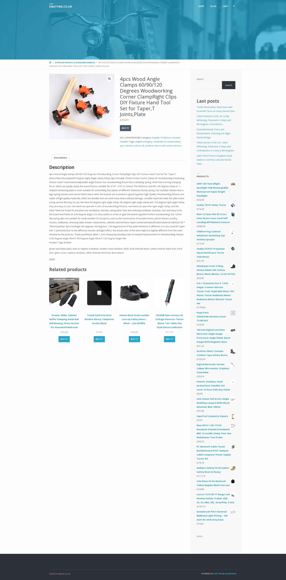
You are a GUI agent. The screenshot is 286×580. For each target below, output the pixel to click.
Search (200, 79)
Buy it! (125, 128)
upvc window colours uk (132, 145)
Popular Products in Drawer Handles (75, 62)
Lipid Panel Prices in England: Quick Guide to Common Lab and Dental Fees (214, 159)
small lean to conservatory (167, 141)
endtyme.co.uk (60, 6)
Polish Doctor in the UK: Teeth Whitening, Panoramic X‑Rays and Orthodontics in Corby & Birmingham (215, 146)
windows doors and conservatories (163, 145)
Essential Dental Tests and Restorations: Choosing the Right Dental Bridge (213, 133)
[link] (234, 6)
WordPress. (231, 573)
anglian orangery (143, 141)
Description (60, 157)
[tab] (60, 157)
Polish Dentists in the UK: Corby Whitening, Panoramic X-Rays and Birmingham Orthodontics (214, 120)
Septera (218, 573)
